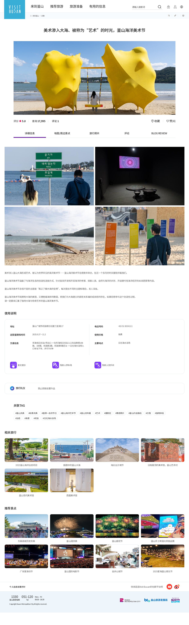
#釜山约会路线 (135, 413)
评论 (55, 121)
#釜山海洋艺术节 (68, 413)
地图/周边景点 (62, 133)
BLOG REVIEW (159, 133)
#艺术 (97, 413)
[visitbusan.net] (14, 12)
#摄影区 (107, 413)
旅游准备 (76, 6)
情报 (175, 7)
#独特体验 (159, 413)
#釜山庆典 (19, 413)
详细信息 (30, 133)
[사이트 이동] (169, 586)
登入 (168, 7)
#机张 (36, 418)
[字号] (169, 15)
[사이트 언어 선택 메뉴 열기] (181, 7)
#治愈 (17, 418)
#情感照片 (119, 413)
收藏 (157, 121)
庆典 (43, 16)
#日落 (148, 413)
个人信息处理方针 (17, 586)
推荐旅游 (56, 6)
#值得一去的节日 (49, 413)
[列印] (183, 15)
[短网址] (175, 15)
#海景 (26, 418)
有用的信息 (97, 6)
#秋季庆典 (33, 413)
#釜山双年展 (85, 413)
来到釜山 (37, 6)
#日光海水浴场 (49, 418)
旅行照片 (94, 133)
